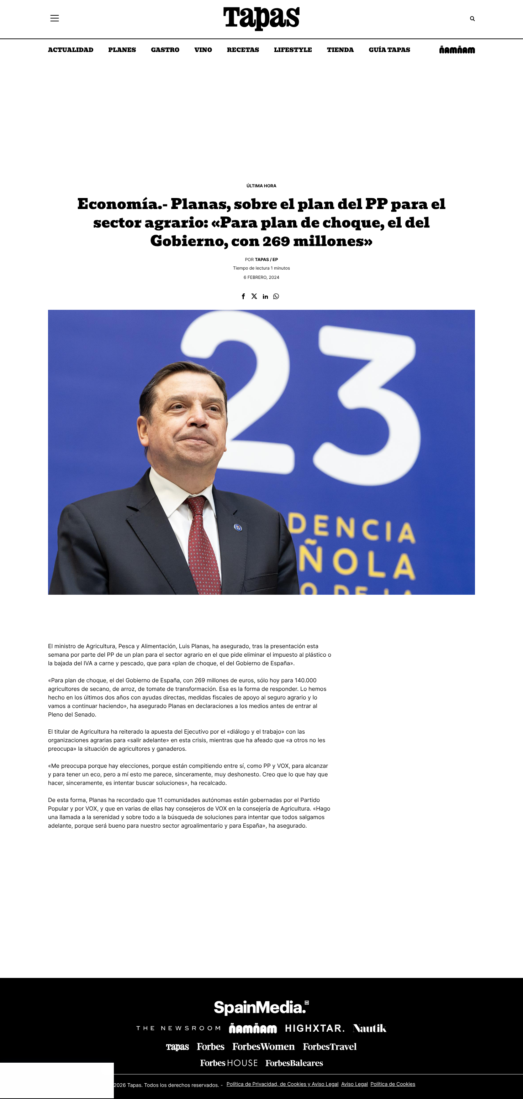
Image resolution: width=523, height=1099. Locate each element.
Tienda (340, 50)
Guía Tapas (389, 50)
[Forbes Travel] (263, 1046)
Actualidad (71, 50)
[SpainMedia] (261, 1009)
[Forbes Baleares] (294, 1063)
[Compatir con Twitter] (254, 296)
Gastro (165, 50)
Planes (122, 50)
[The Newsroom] (178, 1028)
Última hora (261, 185)
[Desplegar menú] (54, 19)
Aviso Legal (354, 1084)
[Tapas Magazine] (177, 1048)
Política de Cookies (392, 1084)
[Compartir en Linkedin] (265, 296)
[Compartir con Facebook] (243, 296)
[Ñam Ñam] (253, 1028)
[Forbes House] (229, 1063)
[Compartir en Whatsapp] (276, 296)
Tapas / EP (266, 259)
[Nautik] (369, 1028)
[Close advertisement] (106, 1069)
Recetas (243, 50)
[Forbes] (210, 1046)
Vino (203, 50)
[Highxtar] (315, 1028)
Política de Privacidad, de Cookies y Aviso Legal (283, 1084)
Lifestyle (293, 50)
